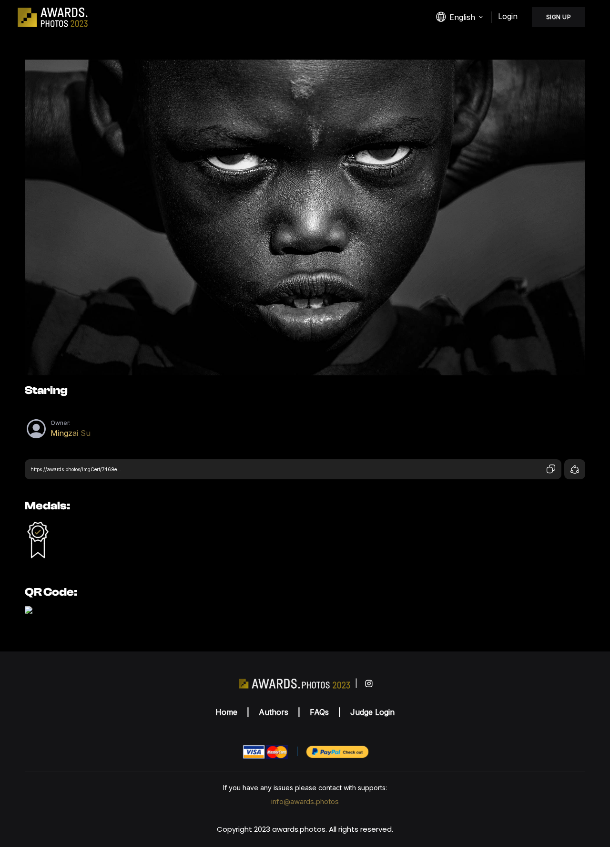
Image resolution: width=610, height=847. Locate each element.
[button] (460, 17)
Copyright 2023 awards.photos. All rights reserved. (305, 829)
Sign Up (558, 17)
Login (508, 16)
